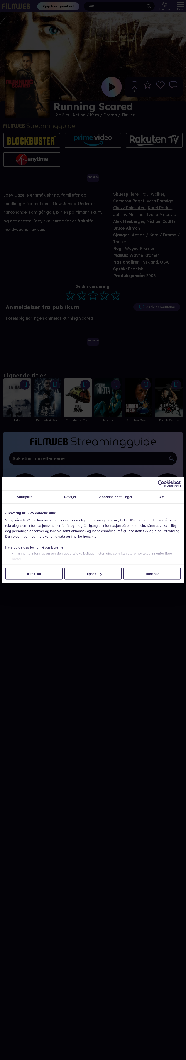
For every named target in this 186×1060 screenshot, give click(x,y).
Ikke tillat (34, 574)
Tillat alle (152, 574)
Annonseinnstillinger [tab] (116, 497)
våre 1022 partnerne (31, 520)
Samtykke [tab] (24, 497)
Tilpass (90, 574)
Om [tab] (161, 497)
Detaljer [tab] (70, 497)
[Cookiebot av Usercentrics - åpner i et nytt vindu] (161, 483)
